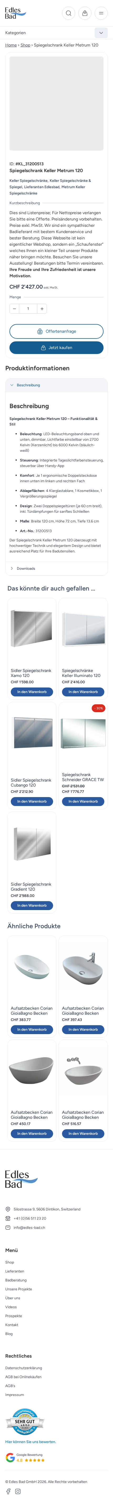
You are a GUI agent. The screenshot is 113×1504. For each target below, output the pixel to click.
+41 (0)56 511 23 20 (30, 1218)
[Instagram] (18, 1492)
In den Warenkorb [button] (32, 692)
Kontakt (11, 1325)
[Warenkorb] (84, 13)
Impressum (14, 1395)
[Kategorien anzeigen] (101, 33)
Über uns (12, 1298)
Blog (9, 1334)
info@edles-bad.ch (29, 1227)
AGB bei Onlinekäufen (23, 1377)
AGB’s (10, 1386)
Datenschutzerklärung (23, 1368)
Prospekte (13, 1316)
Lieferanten (14, 1271)
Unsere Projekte (18, 1289)
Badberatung (16, 1280)
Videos (11, 1307)
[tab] (56, 385)
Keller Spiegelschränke (28, 180)
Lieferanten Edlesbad (41, 187)
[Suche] (68, 13)
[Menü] (101, 13)
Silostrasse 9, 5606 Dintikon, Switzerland (47, 1209)
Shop (25, 45)
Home (11, 45)
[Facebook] (8, 1492)
